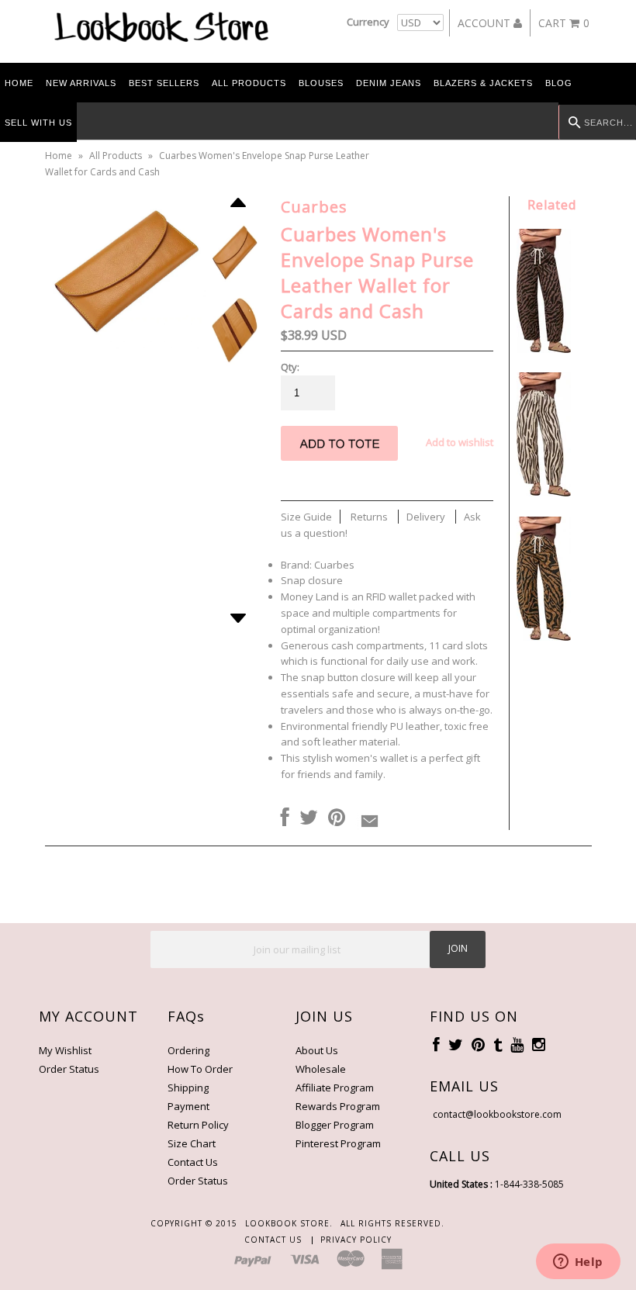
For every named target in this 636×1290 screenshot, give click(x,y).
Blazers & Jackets (483, 83)
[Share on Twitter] (308, 818)
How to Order (200, 1069)
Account (485, 23)
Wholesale (321, 1069)
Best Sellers (164, 83)
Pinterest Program (338, 1143)
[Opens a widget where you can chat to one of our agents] (577, 1262)
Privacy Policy (356, 1239)
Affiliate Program (335, 1088)
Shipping (188, 1088)
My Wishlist (65, 1050)
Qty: (290, 367)
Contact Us (193, 1162)
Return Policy (198, 1125)
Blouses (321, 83)
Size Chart (192, 1143)
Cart (563, 23)
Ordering (188, 1050)
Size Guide (306, 517)
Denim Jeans (388, 83)
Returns (369, 517)
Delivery (425, 517)
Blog (558, 83)
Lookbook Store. (289, 1223)
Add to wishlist (459, 442)
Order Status (69, 1069)
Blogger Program (335, 1125)
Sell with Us (38, 122)
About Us (317, 1050)
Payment (188, 1106)
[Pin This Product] (336, 818)
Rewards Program (338, 1106)
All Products (249, 83)
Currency (368, 22)
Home (19, 83)
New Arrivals (81, 83)
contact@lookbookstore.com (497, 1114)
